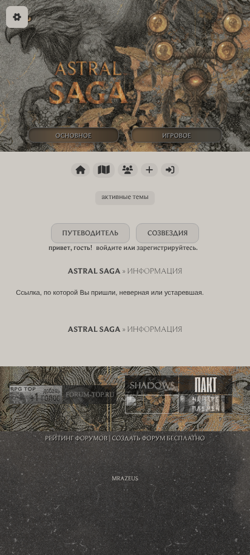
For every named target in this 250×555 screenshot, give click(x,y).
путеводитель (90, 233)
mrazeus (125, 478)
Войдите (109, 247)
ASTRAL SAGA (93, 271)
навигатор (103, 170)
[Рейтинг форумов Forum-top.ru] (90, 394)
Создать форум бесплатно (158, 438)
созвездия (167, 233)
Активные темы (125, 196)
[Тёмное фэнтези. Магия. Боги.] (151, 384)
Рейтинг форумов (76, 438)
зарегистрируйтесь (166, 247)
